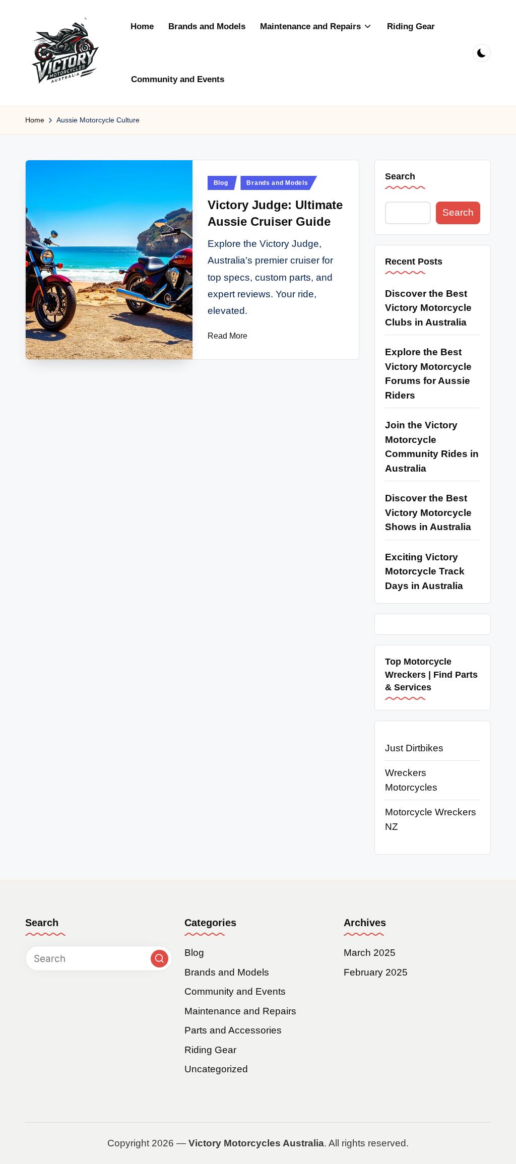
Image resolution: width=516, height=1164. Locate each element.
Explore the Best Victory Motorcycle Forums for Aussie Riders (428, 374)
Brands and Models (277, 182)
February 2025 (376, 972)
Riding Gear (210, 1050)
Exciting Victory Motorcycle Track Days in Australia (425, 571)
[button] (159, 958)
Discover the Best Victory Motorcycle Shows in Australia (428, 512)
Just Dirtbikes (414, 748)
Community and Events (235, 991)
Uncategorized (216, 1069)
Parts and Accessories (233, 1030)
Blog (221, 182)
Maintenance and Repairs (240, 1011)
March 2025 (370, 952)
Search (400, 176)
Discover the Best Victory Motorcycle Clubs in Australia (428, 308)
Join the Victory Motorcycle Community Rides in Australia (432, 447)
